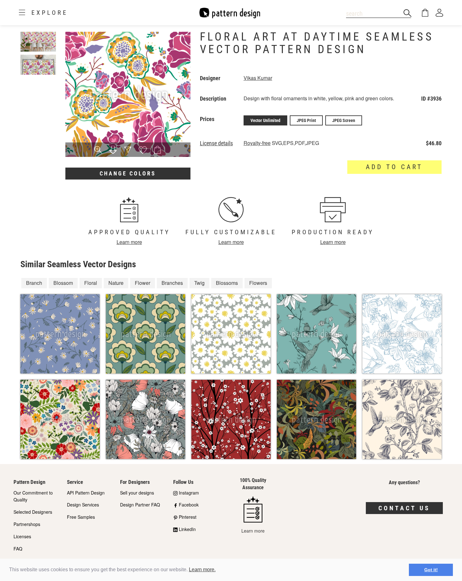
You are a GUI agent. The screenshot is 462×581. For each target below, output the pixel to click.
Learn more (129, 242)
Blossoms (227, 282)
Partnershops (27, 524)
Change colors (128, 173)
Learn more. (202, 569)
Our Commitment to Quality (33, 496)
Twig (199, 282)
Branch (34, 282)
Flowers (258, 282)
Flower (142, 282)
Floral (90, 282)
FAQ (18, 548)
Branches (172, 282)
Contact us (404, 508)
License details (216, 143)
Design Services (83, 504)
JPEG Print (306, 120)
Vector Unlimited (265, 120)
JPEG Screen (343, 120)
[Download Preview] (113, 150)
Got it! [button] (431, 569)
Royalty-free (257, 143)
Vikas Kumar (258, 77)
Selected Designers (33, 512)
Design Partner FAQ (140, 504)
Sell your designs (137, 493)
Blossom (63, 282)
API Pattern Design (86, 493)
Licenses (22, 536)
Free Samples (81, 517)
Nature (116, 282)
